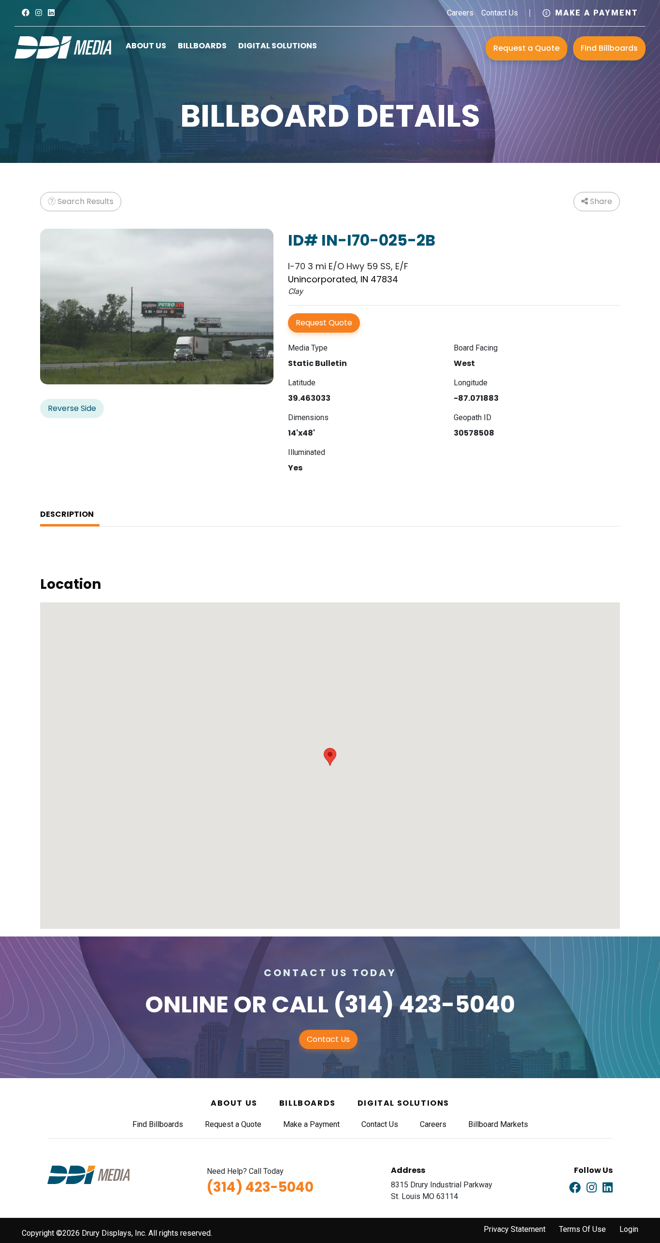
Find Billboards (609, 48)
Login (628, 1229)
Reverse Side (72, 408)
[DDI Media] (62, 46)
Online (187, 1004)
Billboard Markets (498, 1124)
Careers (460, 12)
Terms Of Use (582, 1229)
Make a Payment (596, 12)
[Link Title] (25, 12)
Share (600, 201)
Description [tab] (67, 514)
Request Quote (324, 322)
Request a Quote (526, 48)
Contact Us (499, 12)
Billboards (202, 45)
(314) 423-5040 (424, 1004)
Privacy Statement (514, 1229)
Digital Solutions (277, 45)
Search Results (85, 201)
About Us (146, 45)
